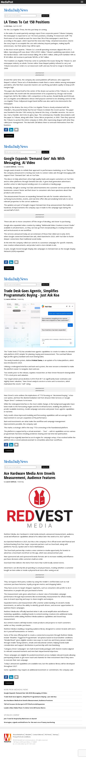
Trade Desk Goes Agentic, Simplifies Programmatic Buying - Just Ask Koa (30, 697)
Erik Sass (9, 26)
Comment (9, 136)
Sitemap (55, 735)
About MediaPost (18, 735)
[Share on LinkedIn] (11, 129)
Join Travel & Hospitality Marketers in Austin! (20, 719)
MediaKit (28, 735)
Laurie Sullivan (11, 167)
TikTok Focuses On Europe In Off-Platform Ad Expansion (24, 704)
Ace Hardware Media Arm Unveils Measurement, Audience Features (28, 700)
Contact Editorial (38, 735)
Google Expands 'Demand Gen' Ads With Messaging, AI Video (25, 693)
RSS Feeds (48, 735)
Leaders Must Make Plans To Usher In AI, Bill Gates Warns (24, 708)
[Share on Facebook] (6, 129)
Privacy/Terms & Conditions (21, 737)
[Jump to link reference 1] (4, 257)
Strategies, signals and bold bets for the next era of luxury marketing (29, 722)
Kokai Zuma (37, 360)
